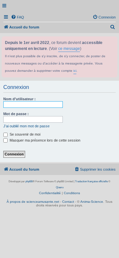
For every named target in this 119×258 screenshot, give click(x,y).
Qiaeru (59, 187)
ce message (69, 48)
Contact (68, 201)
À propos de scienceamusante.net (33, 201)
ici (74, 70)
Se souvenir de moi (24, 134)
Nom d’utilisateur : (19, 99)
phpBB (29, 181)
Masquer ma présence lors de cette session (44, 140)
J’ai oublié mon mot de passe (26, 126)
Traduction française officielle (91, 181)
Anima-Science (91, 201)
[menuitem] (17, 17)
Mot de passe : (16, 114)
